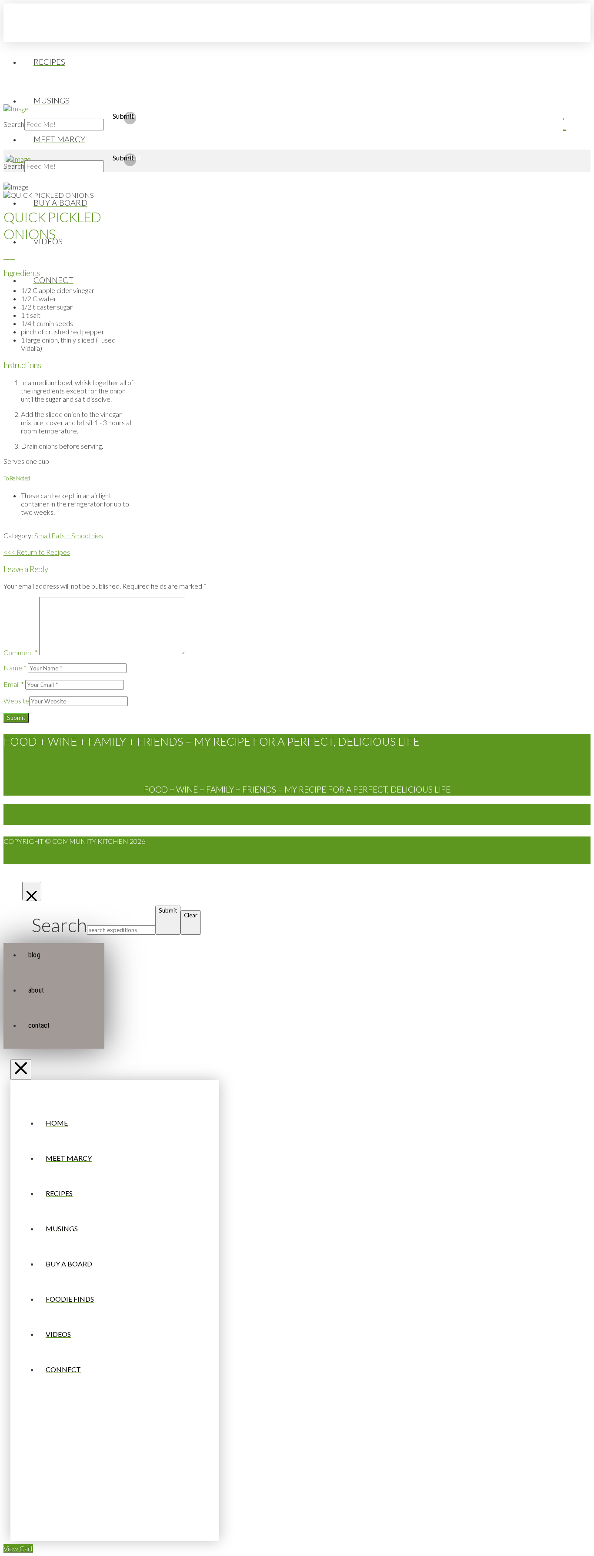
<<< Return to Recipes (36, 552)
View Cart (18, 1548)
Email (13, 684)
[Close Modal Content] (31, 891)
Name (15, 667)
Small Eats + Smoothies (68, 535)
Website (16, 700)
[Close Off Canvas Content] (20, 1069)
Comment (20, 652)
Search (13, 124)
